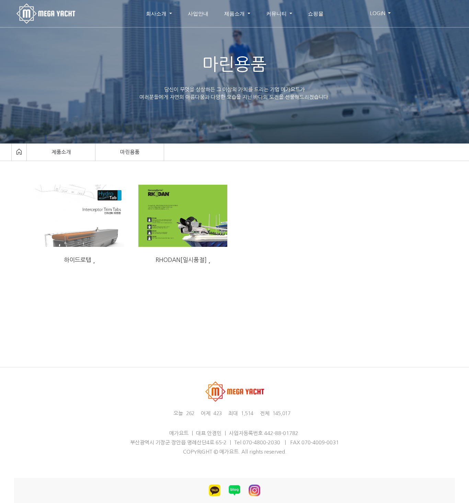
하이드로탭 (78, 260)
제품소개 (235, 13)
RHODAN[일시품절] (182, 260)
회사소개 (157, 13)
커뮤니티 (277, 13)
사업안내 (198, 13)
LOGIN (378, 13)
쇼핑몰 (315, 13)
